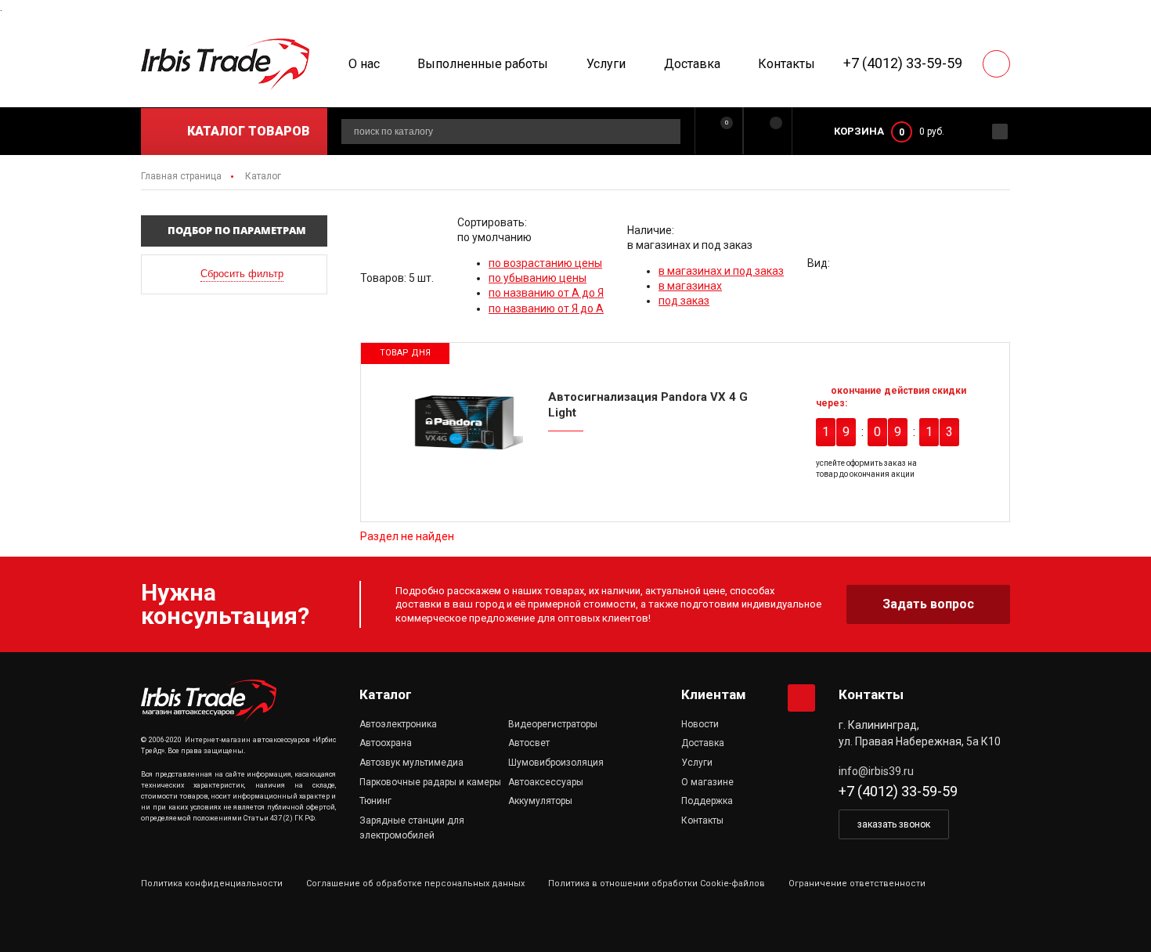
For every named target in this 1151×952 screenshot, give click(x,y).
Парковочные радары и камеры (430, 782)
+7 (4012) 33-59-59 (902, 63)
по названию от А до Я (546, 293)
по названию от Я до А (546, 308)
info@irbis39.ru (876, 771)
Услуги (606, 63)
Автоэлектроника (398, 724)
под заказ (683, 300)
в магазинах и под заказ (721, 271)
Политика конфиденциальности (212, 883)
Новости (700, 724)
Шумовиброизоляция (556, 762)
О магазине (707, 782)
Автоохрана (385, 742)
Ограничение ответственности (856, 883)
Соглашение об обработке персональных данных (415, 883)
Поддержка (707, 800)
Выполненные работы (482, 63)
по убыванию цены (537, 278)
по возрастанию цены (545, 263)
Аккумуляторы (540, 800)
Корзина (859, 131)
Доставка (692, 63)
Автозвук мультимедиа (411, 762)
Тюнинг (375, 800)
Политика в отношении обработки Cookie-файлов (656, 883)
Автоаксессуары (545, 782)
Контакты (786, 63)
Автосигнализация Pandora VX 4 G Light (648, 405)
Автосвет (529, 742)
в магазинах (690, 285)
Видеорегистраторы (552, 724)
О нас (364, 63)
